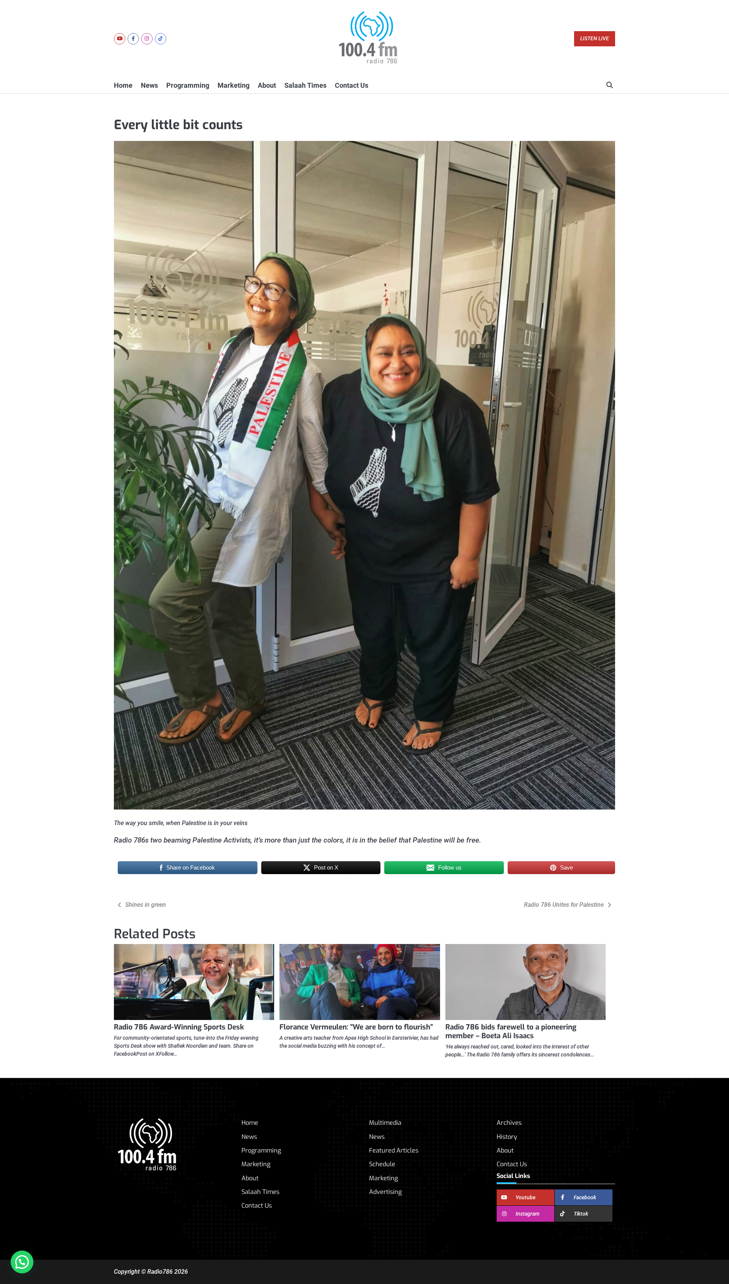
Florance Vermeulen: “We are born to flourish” (356, 1027)
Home (123, 85)
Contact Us (351, 85)
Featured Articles (393, 1150)
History (507, 1137)
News (149, 85)
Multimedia (385, 1123)
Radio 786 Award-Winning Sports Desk (179, 1027)
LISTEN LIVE (594, 38)
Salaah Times (305, 85)
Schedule (382, 1164)
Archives (509, 1123)
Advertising (385, 1192)
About (267, 85)
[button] (22, 1262)
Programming (187, 85)
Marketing (233, 85)
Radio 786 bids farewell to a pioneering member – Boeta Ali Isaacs (510, 1031)
